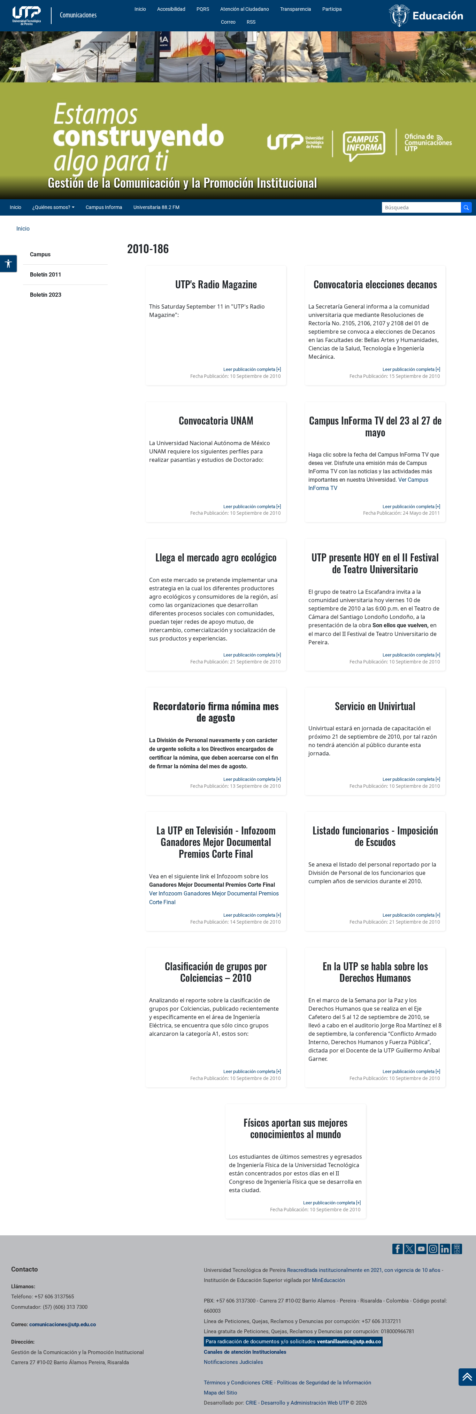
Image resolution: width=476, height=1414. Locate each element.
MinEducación (328, 1280)
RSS (251, 22)
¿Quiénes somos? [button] (51, 207)
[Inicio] (467, 1377)
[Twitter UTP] (409, 1249)
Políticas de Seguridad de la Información (324, 1383)
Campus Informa (104, 207)
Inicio (140, 9)
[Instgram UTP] (433, 1249)
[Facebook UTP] (397, 1249)
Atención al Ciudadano (244, 9)
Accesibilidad (171, 9)
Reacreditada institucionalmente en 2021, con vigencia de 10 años (363, 1270)
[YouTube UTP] (421, 1249)
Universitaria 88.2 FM (156, 207)
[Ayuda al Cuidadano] (457, 1249)
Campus (40, 254)
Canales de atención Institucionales (245, 1352)
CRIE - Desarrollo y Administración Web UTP (297, 1403)
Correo (228, 22)
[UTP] (28, 15)
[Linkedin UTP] (445, 1249)
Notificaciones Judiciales (233, 1362)
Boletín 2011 (45, 274)
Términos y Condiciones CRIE (238, 1383)
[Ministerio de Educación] (413, 16)
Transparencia (295, 9)
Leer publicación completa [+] (252, 369)
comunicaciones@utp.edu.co (62, 1324)
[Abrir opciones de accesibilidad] (8, 264)
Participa (332, 9)
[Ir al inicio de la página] (467, 1377)
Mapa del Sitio (220, 1393)
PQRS (203, 9)
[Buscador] (466, 207)
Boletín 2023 (45, 295)
